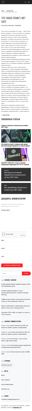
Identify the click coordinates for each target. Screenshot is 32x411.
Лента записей (5, 380)
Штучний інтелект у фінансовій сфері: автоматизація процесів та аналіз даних (15, 145)
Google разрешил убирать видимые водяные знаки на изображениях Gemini (15, 285)
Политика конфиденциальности (10, 399)
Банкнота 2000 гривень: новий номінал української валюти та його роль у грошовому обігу (15, 307)
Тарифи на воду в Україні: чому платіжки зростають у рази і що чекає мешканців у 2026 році (15, 300)
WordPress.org (5, 389)
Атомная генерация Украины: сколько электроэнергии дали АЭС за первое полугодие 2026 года (14, 292)
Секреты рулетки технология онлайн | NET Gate (14, 126)
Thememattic (17, 407)
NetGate (18, 25)
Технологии (6, 115)
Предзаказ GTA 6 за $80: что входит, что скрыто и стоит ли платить (15, 313)
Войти (3, 375)
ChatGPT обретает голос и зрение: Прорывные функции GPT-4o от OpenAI (15, 163)
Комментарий (5, 210)
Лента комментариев (7, 384)
